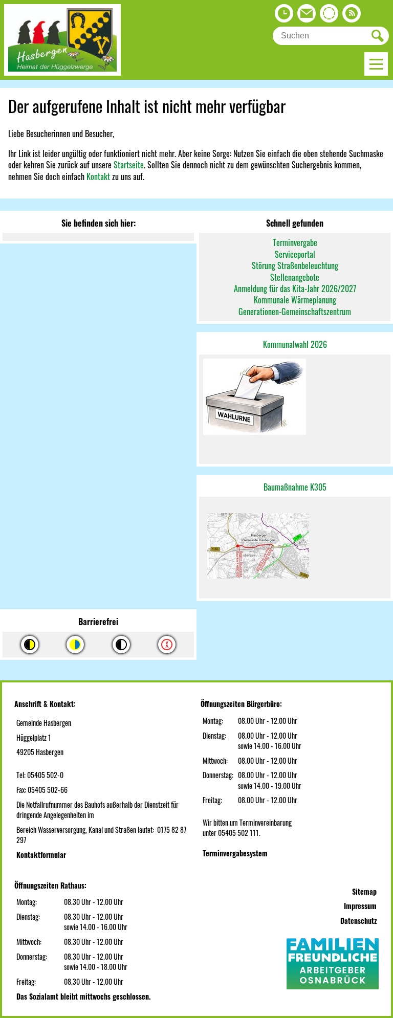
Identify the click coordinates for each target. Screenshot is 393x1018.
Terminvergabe (295, 242)
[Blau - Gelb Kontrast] (75, 644)
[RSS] (351, 16)
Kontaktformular (41, 854)
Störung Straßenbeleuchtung (295, 265)
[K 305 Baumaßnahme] (294, 547)
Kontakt (98, 176)
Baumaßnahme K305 (295, 487)
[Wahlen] (294, 398)
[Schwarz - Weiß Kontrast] (121, 644)
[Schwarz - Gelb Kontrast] (29, 644)
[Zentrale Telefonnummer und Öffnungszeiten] (284, 16)
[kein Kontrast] (167, 644)
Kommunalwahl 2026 (295, 344)
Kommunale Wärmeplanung (295, 300)
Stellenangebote (294, 277)
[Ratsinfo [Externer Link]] (329, 16)
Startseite (129, 165)
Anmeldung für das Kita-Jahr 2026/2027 (295, 288)
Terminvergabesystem (235, 853)
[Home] (62, 72)
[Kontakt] (306, 16)
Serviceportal (295, 254)
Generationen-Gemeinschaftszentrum (294, 311)
